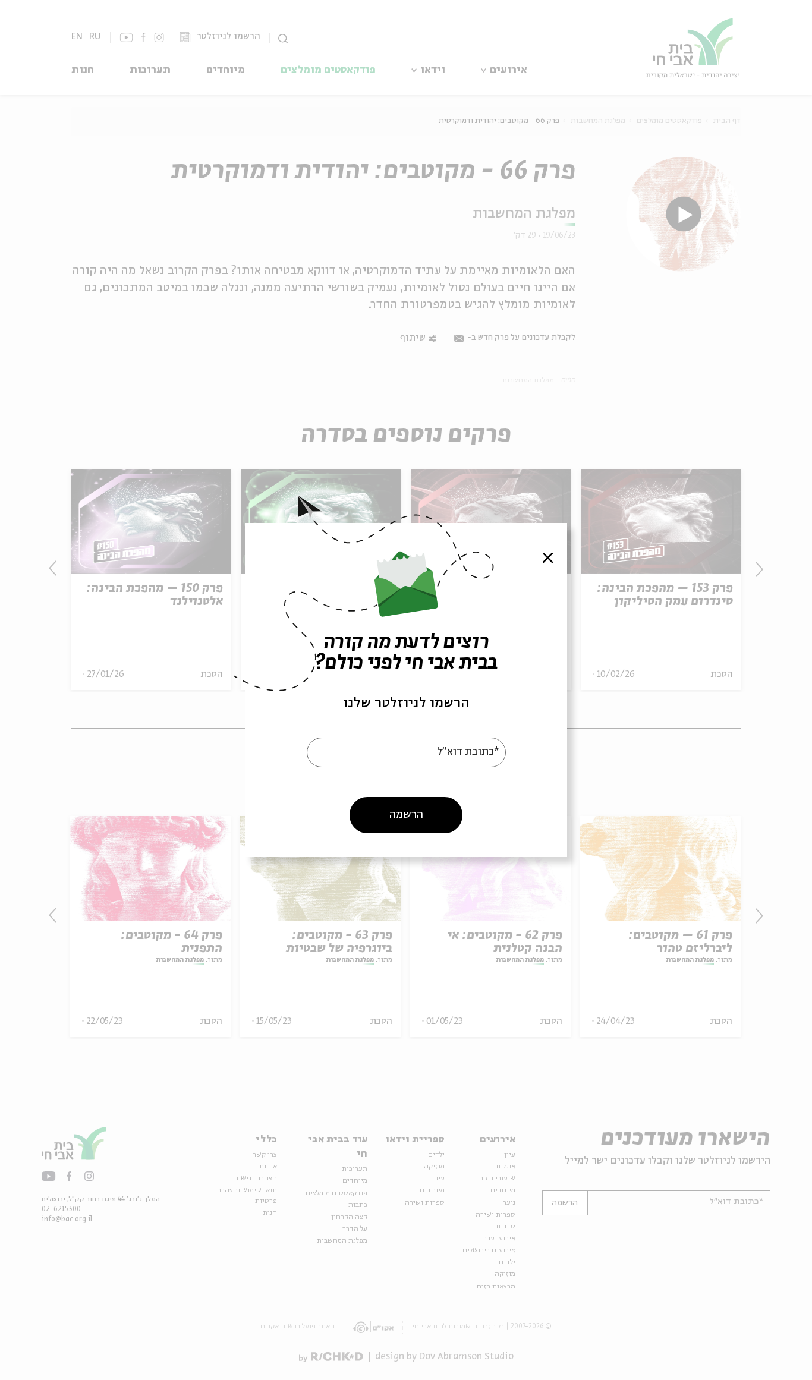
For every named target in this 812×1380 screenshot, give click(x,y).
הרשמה (406, 814)
